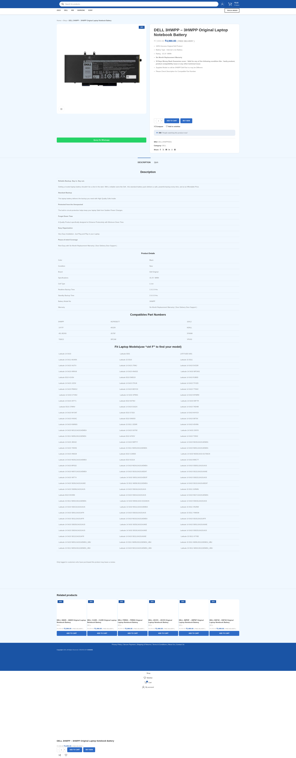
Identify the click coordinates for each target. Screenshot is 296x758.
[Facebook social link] (160, 149)
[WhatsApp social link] (172, 149)
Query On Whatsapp (102, 140)
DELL (164, 146)
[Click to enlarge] (61, 109)
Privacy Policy (117, 644)
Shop (65, 20)
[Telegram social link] (174, 149)
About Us (171, 644)
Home (59, 20)
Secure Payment (129, 644)
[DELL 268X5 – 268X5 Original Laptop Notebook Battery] (72, 608)
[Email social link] (166, 149)
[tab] (144, 161)
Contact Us (180, 644)
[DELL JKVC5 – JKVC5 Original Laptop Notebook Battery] (163, 608)
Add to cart (172, 121)
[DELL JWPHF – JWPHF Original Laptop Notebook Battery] (194, 608)
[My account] (222, 4)
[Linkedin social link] (169, 149)
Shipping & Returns (144, 644)
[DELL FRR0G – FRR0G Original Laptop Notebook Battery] (133, 608)
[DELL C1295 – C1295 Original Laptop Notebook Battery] (102, 608)
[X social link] (163, 149)
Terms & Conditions (159, 644)
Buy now (186, 121)
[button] (72, 633)
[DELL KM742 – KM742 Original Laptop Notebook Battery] (224, 608)
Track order (232, 10)
